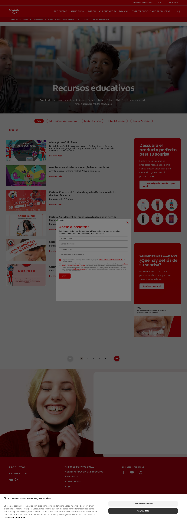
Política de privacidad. (15, 517)
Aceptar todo (143, 511)
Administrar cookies (143, 503)
